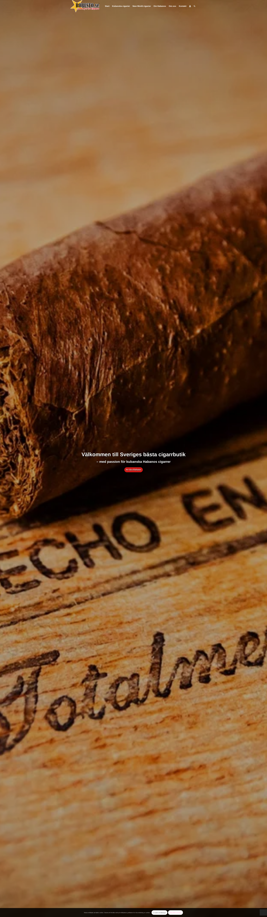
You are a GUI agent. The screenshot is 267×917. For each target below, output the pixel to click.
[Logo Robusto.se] (84, 6)
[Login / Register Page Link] (190, 6)
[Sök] (194, 6)
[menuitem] (107, 6)
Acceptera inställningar (159, 912)
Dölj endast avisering (175, 912)
